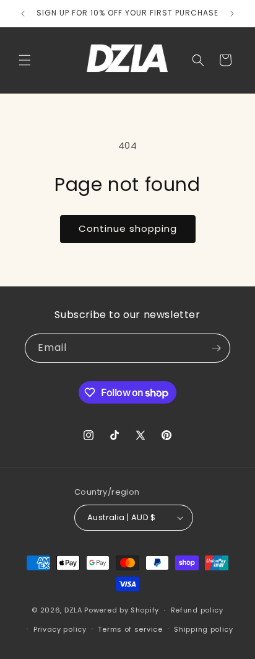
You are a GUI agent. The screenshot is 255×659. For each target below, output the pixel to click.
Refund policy (197, 610)
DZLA (73, 610)
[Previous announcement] (23, 13)
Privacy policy (60, 629)
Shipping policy (203, 629)
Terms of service (130, 629)
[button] (24, 60)
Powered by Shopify (121, 610)
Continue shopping (128, 228)
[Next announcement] (232, 13)
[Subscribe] (216, 348)
